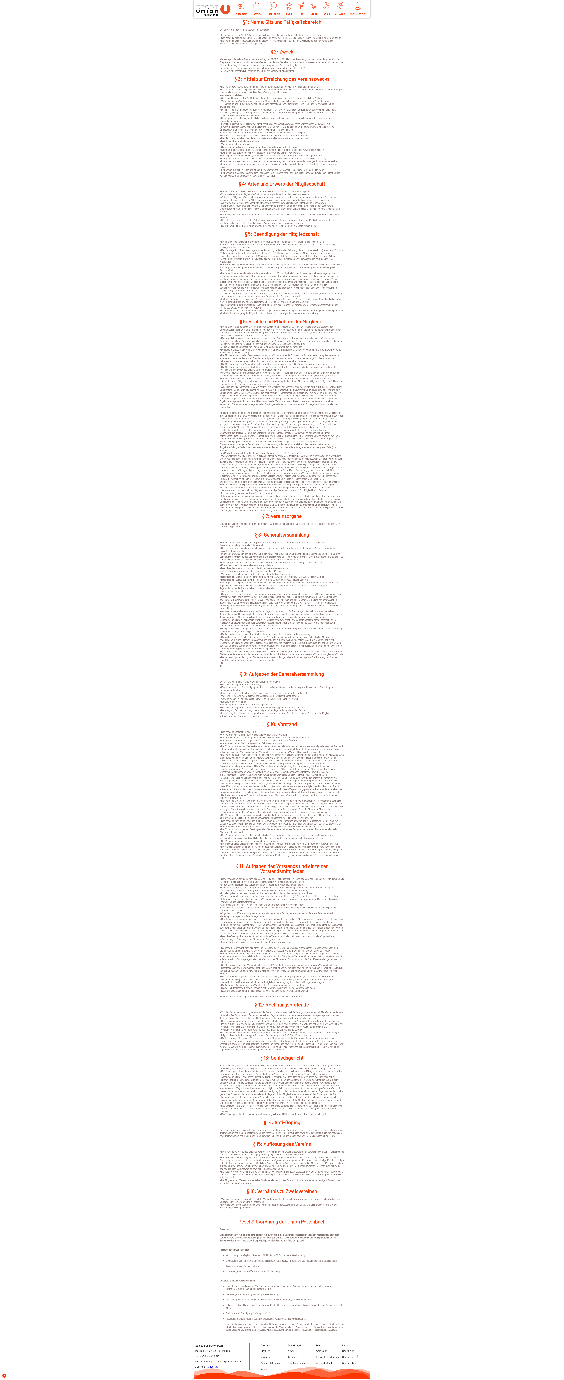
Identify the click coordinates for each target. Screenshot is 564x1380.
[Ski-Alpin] (339, 6)
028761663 (213, 1366)
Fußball (289, 13)
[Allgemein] (241, 6)
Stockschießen (358, 13)
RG (301, 13)
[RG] (301, 6)
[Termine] (257, 6)
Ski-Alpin (339, 13)
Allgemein (241, 13)
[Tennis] (326, 6)
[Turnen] (313, 6)
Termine (257, 13)
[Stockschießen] (357, 6)
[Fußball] (288, 6)
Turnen (313, 13)
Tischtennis (273, 13)
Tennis (326, 13)
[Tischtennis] (273, 6)
